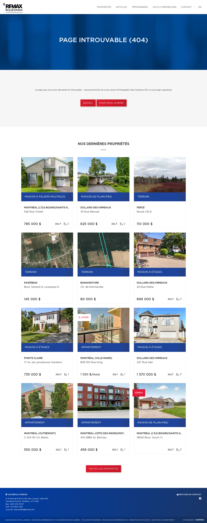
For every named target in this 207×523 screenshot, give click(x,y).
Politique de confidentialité (114, 520)
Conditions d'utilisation (139, 520)
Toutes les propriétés (103, 469)
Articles (121, 7)
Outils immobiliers (164, 7)
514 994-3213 (16, 507)
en (199, 7)
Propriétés (104, 7)
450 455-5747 (17, 504)
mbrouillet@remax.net (24, 510)
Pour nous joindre (111, 103)
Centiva (199, 520)
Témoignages (140, 7)
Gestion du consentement (163, 520)
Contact (186, 7)
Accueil (88, 103)
